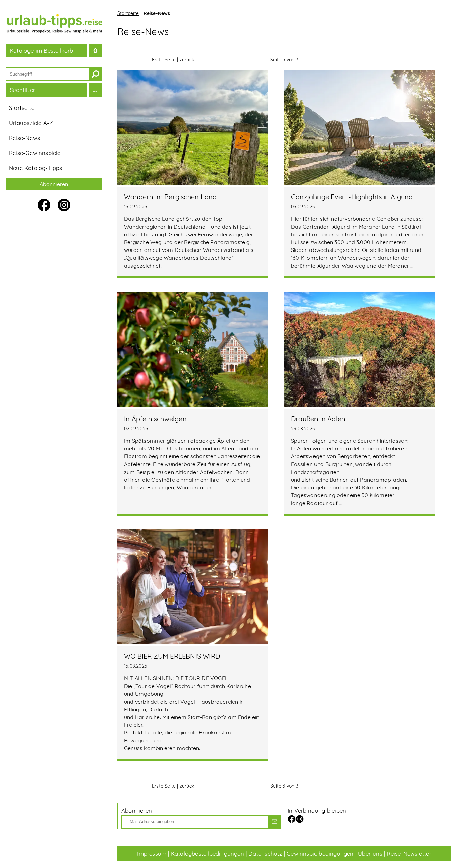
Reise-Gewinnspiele (35, 152)
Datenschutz (265, 853)
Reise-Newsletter (409, 853)
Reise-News (24, 137)
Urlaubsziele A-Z (31, 122)
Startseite (21, 107)
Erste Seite (164, 60)
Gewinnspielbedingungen (320, 853)
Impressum (151, 853)
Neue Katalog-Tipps (35, 167)
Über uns (370, 853)
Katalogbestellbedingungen (207, 853)
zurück (187, 60)
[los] (274, 821)
